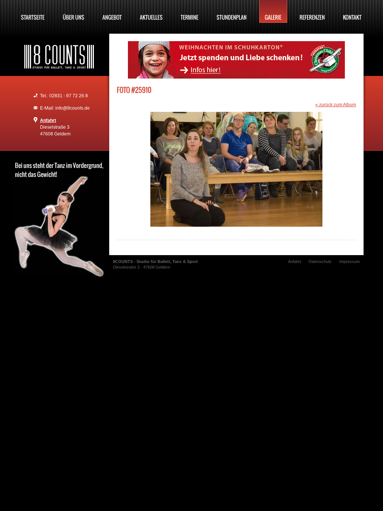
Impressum (349, 261)
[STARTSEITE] (32, 11)
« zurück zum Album (335, 104)
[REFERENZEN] (312, 11)
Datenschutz (320, 261)
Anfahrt (48, 120)
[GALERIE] (273, 11)
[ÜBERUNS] (73, 11)
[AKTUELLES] (151, 11)
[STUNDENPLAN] (231, 11)
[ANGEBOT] (112, 11)
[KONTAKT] (352, 11)
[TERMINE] (189, 11)
